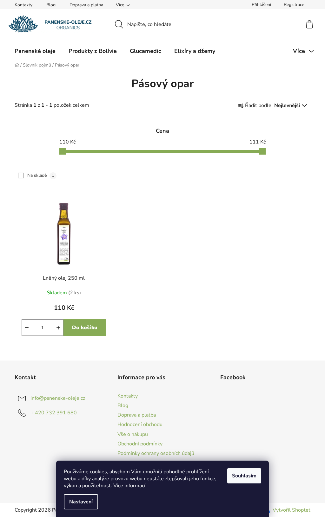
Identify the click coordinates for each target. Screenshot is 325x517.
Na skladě (40, 175)
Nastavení (81, 501)
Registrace (294, 5)
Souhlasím (244, 475)
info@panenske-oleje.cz (57, 398)
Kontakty (23, 5)
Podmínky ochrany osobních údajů (155, 453)
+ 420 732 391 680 (53, 412)
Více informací (129, 485)
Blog (51, 5)
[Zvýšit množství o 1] (58, 327)
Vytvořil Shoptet (291, 510)
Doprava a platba (86, 5)
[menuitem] (35, 51)
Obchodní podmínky (139, 443)
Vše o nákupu (132, 434)
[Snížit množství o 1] (26, 327)
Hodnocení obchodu (139, 424)
